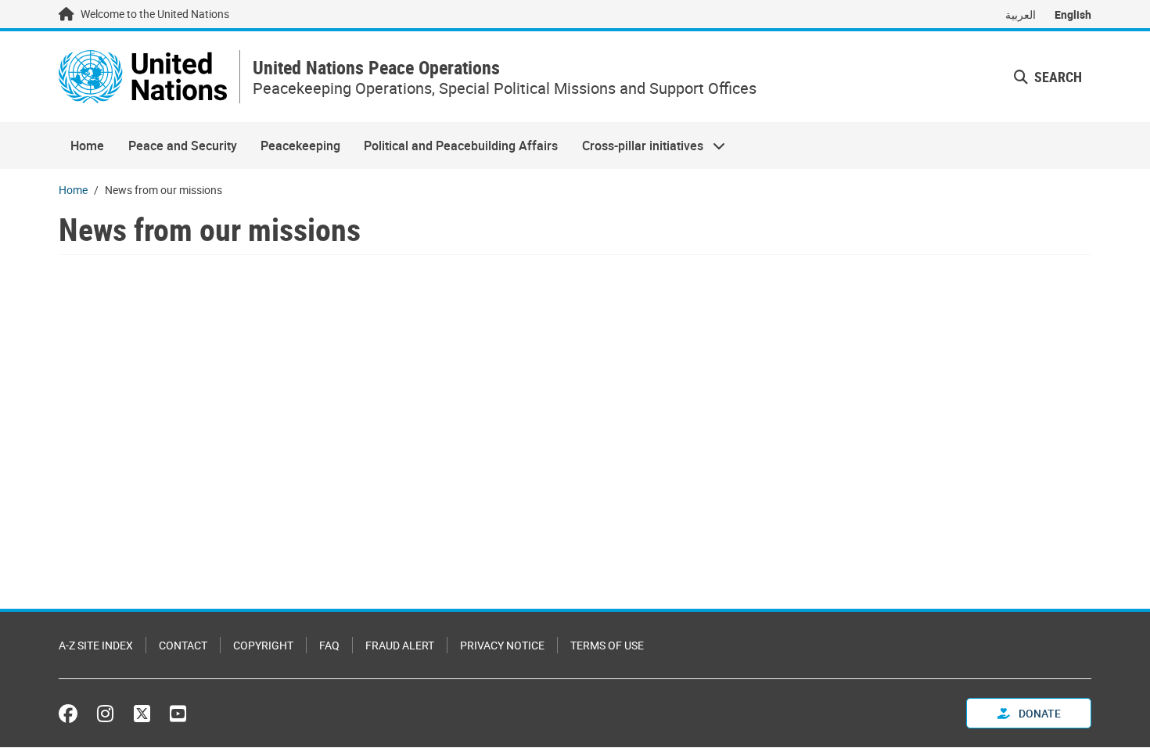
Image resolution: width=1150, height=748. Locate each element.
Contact (183, 645)
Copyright (263, 645)
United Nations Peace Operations (376, 67)
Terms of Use (607, 645)
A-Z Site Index (96, 645)
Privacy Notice (502, 645)
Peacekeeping (300, 145)
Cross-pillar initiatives (636, 145)
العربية (1020, 14)
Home (87, 145)
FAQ (329, 645)
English (1073, 14)
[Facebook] (72, 713)
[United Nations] (143, 76)
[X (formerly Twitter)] (142, 713)
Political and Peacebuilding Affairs (461, 145)
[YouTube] (178, 713)
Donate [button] (1038, 713)
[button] (1047, 77)
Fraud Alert (399, 645)
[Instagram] (105, 713)
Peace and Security (182, 145)
